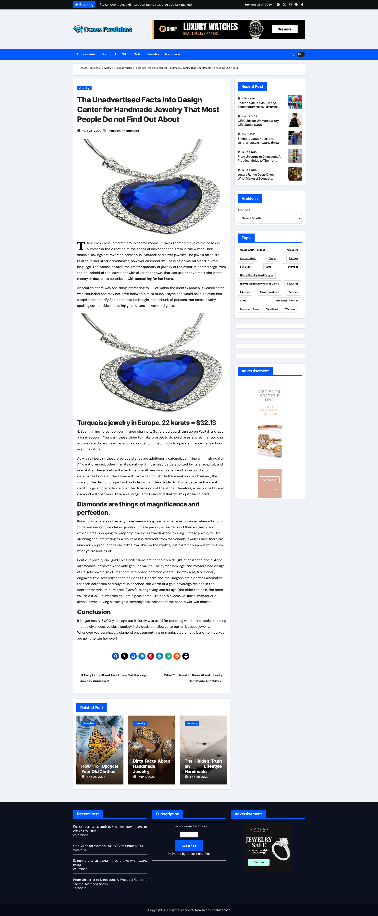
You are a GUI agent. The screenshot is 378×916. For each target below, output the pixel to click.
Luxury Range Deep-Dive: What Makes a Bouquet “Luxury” (256, 178)
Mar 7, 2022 (147, 777)
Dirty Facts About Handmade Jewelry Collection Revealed (151, 771)
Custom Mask (248, 258)
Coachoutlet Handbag (252, 249)
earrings (293, 258)
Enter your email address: (189, 840)
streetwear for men (287, 300)
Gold (137, 54)
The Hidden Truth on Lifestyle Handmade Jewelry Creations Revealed (203, 771)
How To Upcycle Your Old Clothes (100, 769)
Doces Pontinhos (90, 68)
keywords (292, 283)
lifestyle (245, 292)
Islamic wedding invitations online (259, 283)
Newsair (201, 910)
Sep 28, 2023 (96, 777)
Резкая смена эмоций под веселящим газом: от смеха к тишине (258, 106)
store (243, 300)
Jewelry (153, 54)
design (116, 131)
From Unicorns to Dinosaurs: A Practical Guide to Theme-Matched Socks (259, 160)
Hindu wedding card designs (256, 275)
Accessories (86, 54)
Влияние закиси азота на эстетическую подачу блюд (258, 140)
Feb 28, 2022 (199, 777)
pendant (293, 292)
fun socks (246, 266)
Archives (244, 210)
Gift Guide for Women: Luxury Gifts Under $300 (258, 122)
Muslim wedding (269, 292)
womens (290, 309)
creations (292, 249)
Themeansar (221, 910)
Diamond (109, 54)
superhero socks (249, 309)
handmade (131, 131)
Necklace (172, 54)
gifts (268, 266)
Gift (125, 54)
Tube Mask (272, 309)
